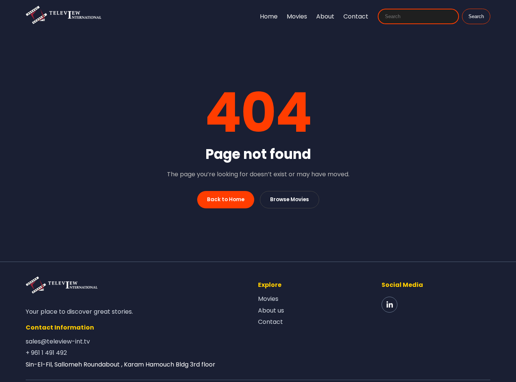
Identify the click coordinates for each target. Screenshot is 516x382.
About (325, 16)
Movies (297, 16)
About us (271, 310)
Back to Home (225, 199)
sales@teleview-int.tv (58, 341)
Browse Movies (289, 199)
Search (476, 16)
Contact (355, 16)
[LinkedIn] (389, 305)
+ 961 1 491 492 (46, 352)
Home (269, 16)
